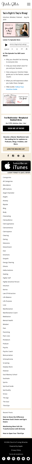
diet (4, 251)
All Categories (8, 181)
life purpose (7, 301)
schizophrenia (8, 359)
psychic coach (8, 351)
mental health (8, 320)
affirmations (7, 189)
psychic (5, 347)
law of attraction (9, 293)
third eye (6, 405)
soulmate (6, 378)
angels (5, 197)
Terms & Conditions (16, 454)
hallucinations (8, 270)
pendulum (6, 340)
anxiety (5, 201)
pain (4, 328)
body (4, 212)
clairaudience (7, 220)
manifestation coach (10, 313)
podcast (19, 17)
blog (4, 208)
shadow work (8, 367)
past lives (6, 336)
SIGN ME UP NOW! (16, 128)
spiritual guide (8, 386)
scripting (6, 363)
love (4, 305)
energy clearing (8, 262)
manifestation (8, 309)
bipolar (5, 204)
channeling (7, 216)
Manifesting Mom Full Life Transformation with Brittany (14, 427)
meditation (7, 317)
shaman (6, 371)
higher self (7, 278)
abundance (7, 185)
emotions (6, 255)
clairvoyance (7, 231)
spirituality (7, 390)
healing (5, 274)
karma (5, 289)
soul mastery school (10, 375)
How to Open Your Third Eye (13, 433)
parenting (6, 332)
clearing (6, 235)
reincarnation (8, 355)
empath (5, 259)
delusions (6, 243)
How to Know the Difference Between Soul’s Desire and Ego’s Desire (15, 419)
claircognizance (8, 224)
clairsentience (8, 228)
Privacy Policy (16, 450)
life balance (7, 297)
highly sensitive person (11, 282)
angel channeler (8, 193)
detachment (7, 247)
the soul (6, 402)
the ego (6, 398)
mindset (13, 17)
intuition (6, 17)
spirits (5, 382)
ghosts (5, 266)
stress (5, 394)
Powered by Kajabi (16, 446)
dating (5, 239)
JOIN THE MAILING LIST (16, 149)
